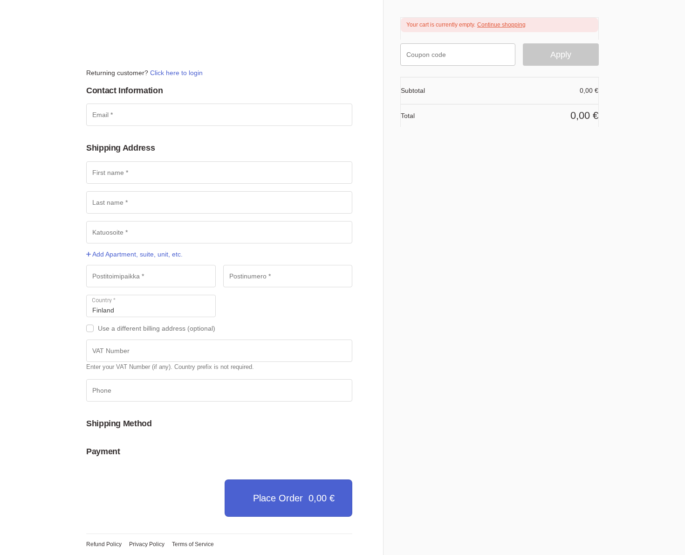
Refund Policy (104, 544)
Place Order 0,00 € (294, 498)
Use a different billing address (156, 328)
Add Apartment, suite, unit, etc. (137, 254)
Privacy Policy (146, 544)
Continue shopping (501, 24)
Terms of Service (193, 544)
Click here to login (176, 72)
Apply (560, 54)
